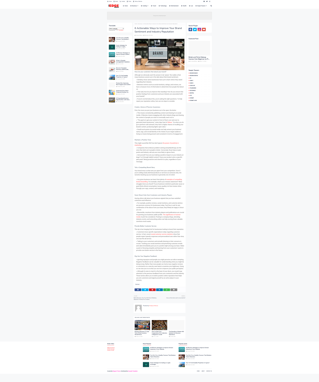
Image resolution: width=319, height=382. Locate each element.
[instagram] (210, 1)
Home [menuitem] (126, 5)
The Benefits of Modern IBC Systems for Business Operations (176, 333)
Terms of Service (138, 1)
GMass (169, 122)
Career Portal (110, 350)
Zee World (193, 90)
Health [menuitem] (184, 5)
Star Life (192, 85)
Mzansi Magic (194, 73)
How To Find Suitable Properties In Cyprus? (122, 76)
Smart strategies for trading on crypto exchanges (121, 46)
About (116, 1)
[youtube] (204, 29)
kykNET (192, 98)
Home (110, 1)
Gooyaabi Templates (133, 371)
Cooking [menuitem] (145, 5)
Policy (130, 1)
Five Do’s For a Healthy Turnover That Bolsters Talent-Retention (122, 38)
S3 (190, 78)
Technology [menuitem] (163, 5)
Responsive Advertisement (159, 15)
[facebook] (204, 1)
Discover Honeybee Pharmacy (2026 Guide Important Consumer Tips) (123, 68)
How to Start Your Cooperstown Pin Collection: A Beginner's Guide (159, 333)
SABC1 (191, 80)
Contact (123, 1)
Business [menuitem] (134, 5)
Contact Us (209, 371)
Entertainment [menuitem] (175, 5)
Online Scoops (110, 349)
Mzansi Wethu (194, 75)
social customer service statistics (162, 234)
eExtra (192, 93)
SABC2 (191, 83)
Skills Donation (111, 347)
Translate (120, 30)
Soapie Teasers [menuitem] (201, 5)
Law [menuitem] (192, 5)
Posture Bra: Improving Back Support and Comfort (123, 83)
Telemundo (193, 88)
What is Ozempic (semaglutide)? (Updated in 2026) (122, 61)
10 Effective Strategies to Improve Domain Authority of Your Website (123, 53)
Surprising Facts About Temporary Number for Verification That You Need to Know (122, 91)
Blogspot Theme (116, 371)
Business (140, 23)
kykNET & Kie (193, 100)
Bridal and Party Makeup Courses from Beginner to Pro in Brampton (199, 58)
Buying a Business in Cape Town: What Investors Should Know (142, 333)
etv (191, 95)
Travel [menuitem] (154, 5)
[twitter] (207, 1)
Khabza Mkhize (139, 35)
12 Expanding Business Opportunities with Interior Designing (123, 98)
